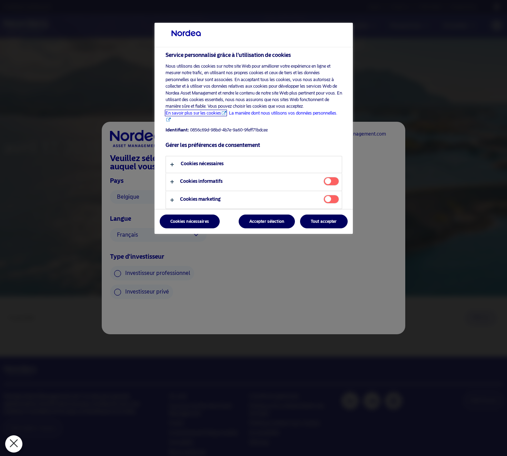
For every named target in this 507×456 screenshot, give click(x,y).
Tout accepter (324, 221)
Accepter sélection (266, 221)
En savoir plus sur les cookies (193, 113)
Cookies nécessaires (189, 221)
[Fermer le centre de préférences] (13, 444)
